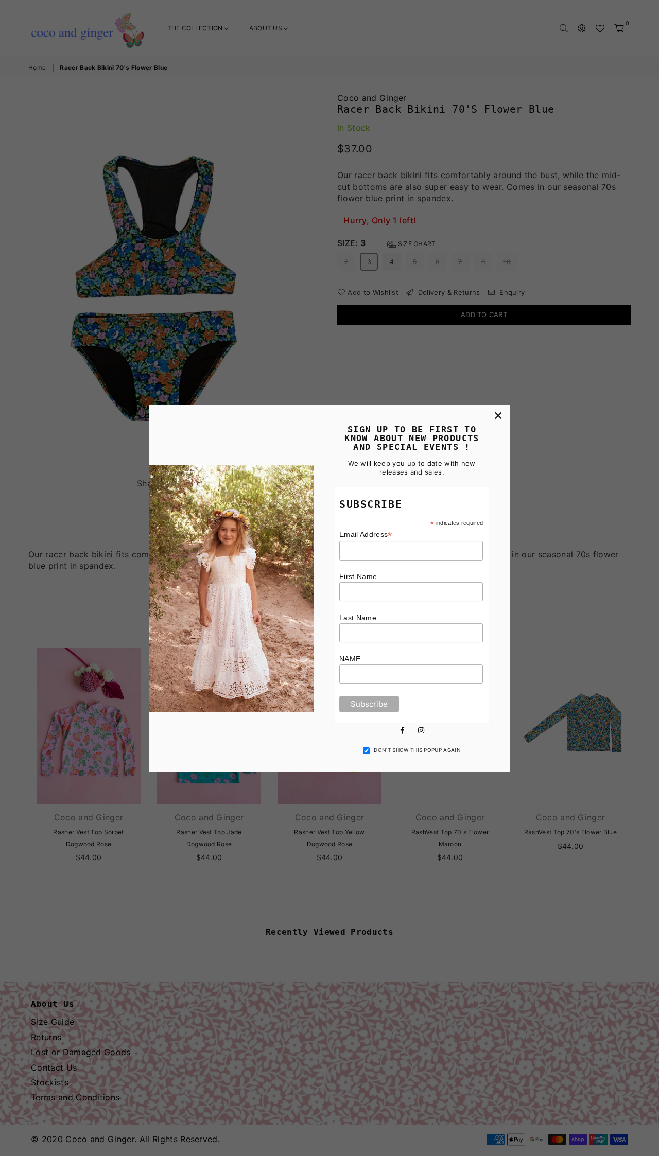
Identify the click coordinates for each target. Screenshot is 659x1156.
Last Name (357, 618)
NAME (349, 659)
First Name (358, 576)
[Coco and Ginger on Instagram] (421, 729)
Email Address (365, 534)
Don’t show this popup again (417, 750)
